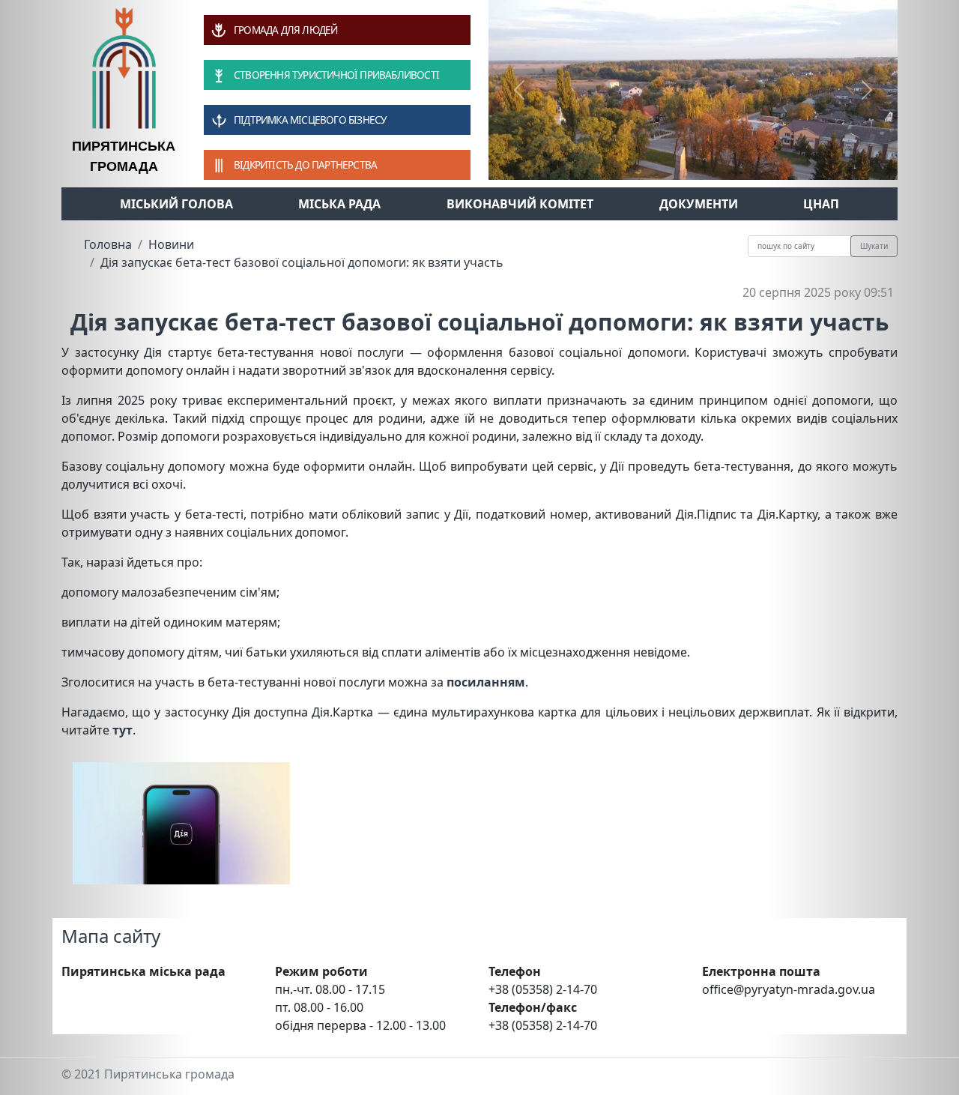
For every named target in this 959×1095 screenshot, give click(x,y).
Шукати (874, 246)
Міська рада (339, 204)
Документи (698, 204)
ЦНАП (821, 204)
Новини (171, 244)
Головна (108, 244)
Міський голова (176, 204)
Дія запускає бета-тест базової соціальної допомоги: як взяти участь (301, 262)
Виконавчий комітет (520, 204)
